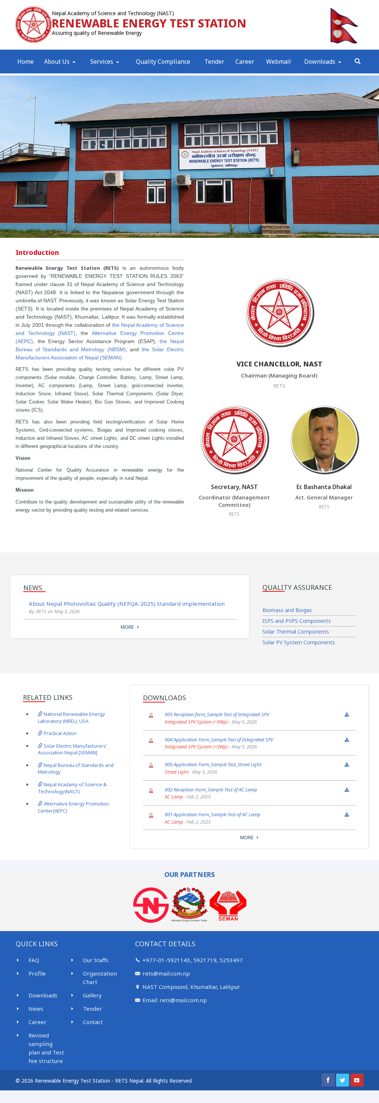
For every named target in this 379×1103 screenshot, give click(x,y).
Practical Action (60, 733)
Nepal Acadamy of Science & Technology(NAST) (72, 788)
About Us (57, 61)
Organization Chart (100, 978)
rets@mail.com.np (166, 973)
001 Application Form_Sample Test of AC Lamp (213, 814)
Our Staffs (95, 960)
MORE (127, 627)
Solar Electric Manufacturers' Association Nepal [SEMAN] (72, 749)
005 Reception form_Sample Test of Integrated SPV (217, 714)
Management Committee (72, 71)
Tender (214, 61)
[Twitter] (342, 1080)
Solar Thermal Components (295, 631)
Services (101, 61)
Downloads (319, 61)
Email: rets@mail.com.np (174, 1000)
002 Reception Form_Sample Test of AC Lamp (211, 789)
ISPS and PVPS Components (296, 620)
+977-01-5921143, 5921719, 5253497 (192, 960)
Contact (93, 1022)
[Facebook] (328, 1080)
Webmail (278, 61)
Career (244, 61)
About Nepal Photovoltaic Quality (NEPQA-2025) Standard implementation (127, 603)
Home (25, 61)
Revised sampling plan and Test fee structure (46, 1047)
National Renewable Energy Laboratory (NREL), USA (71, 717)
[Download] (346, 714)
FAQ (33, 960)
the (147, 349)
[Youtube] (357, 1080)
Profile (37, 973)
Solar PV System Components (298, 642)
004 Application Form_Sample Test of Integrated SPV (219, 739)
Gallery (92, 995)
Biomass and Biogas (287, 610)
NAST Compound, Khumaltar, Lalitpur (191, 986)
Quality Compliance (163, 61)
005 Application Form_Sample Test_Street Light (213, 764)
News (35, 1008)
